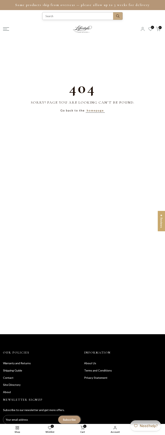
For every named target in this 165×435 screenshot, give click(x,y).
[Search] (118, 16)
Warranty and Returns (17, 363)
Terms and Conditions (98, 370)
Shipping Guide (12, 370)
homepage (95, 110)
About (7, 392)
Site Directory (12, 384)
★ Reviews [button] (161, 221)
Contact (8, 377)
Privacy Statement (95, 377)
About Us (90, 363)
